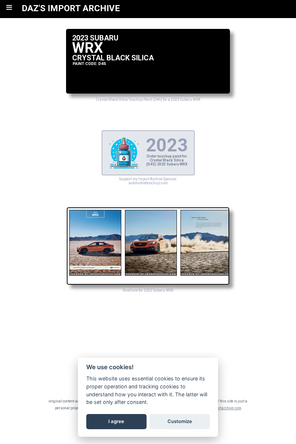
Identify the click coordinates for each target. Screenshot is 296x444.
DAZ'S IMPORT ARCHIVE (71, 8)
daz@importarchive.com (221, 408)
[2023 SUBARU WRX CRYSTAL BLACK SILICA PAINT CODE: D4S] (148, 91)
